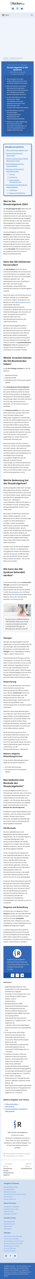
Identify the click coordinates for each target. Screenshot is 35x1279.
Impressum (7, 1229)
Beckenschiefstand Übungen (13, 1243)
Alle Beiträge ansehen (17, 1135)
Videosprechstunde (10, 1214)
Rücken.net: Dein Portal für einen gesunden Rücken (17, 3)
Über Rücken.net (9, 1221)
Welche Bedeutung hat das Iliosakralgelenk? (15, 165)
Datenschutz (8, 1226)
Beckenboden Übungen (11, 1246)
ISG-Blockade (13, 190)
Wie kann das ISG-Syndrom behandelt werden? (15, 170)
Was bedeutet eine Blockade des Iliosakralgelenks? (16, 186)
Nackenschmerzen (10, 1192)
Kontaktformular (9, 1224)
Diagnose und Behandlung (17, 193)
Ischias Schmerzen (10, 1199)
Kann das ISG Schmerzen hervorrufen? (14, 154)
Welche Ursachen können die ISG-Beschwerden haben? (17, 160)
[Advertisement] (17, 37)
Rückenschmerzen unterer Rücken (15, 1194)
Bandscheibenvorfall (22, 302)
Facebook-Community (11, 1209)
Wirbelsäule (10, 211)
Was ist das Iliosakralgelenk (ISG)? (17, 150)
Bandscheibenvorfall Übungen (13, 1241)
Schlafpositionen (9, 1189)
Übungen (12, 174)
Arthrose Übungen (10, 1248)
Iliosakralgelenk (10, 1153)
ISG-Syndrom (20, 1156)
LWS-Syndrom (9, 1107)
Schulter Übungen (10, 1251)
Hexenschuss (8, 1197)
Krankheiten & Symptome (16, 58)
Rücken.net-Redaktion (18, 74)
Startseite (5, 58)
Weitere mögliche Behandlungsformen (15, 181)
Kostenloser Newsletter (11, 1207)
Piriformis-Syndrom (11, 1104)
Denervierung (13, 177)
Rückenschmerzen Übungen (13, 1236)
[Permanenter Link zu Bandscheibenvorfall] (17, 616)
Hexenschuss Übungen (11, 1239)
